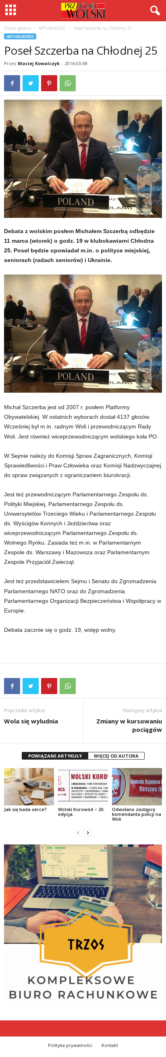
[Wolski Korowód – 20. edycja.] (83, 786)
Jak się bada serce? (25, 809)
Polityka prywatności (70, 1045)
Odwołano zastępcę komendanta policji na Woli (136, 814)
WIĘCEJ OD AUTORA (116, 756)
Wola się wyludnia (31, 721)
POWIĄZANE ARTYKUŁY (55, 756)
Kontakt (110, 1045)
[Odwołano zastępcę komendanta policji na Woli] (137, 786)
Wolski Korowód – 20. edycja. (81, 811)
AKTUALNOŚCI (52, 28)
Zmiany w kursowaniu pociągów (129, 725)
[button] (153, 11)
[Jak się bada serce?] (29, 786)
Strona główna (17, 28)
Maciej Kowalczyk (39, 63)
